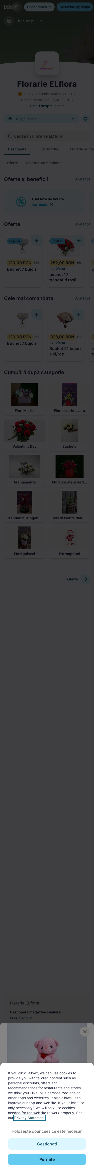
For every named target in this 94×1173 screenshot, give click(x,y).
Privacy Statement (29, 1118)
